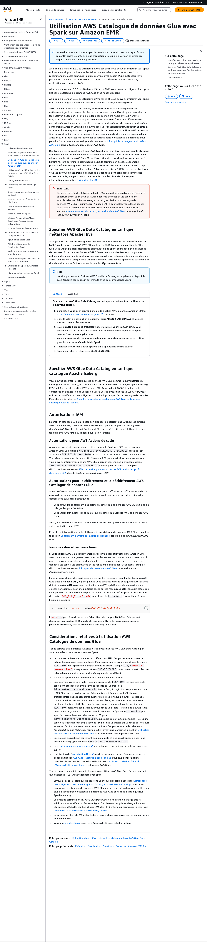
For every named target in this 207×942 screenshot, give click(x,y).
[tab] (57, 294)
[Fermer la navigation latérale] (41, 19)
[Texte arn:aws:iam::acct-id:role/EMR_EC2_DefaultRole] (146, 608)
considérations (71, 822)
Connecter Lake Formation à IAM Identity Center (80, 810)
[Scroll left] (24, 9)
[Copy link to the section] (47, 229)
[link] (117, 19)
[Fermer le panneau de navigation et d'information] (201, 51)
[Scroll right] (128, 9)
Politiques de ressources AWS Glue (97, 568)
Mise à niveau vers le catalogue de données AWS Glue (95, 211)
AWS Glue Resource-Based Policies (92, 757)
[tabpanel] (99, 327)
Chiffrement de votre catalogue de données (85, 535)
